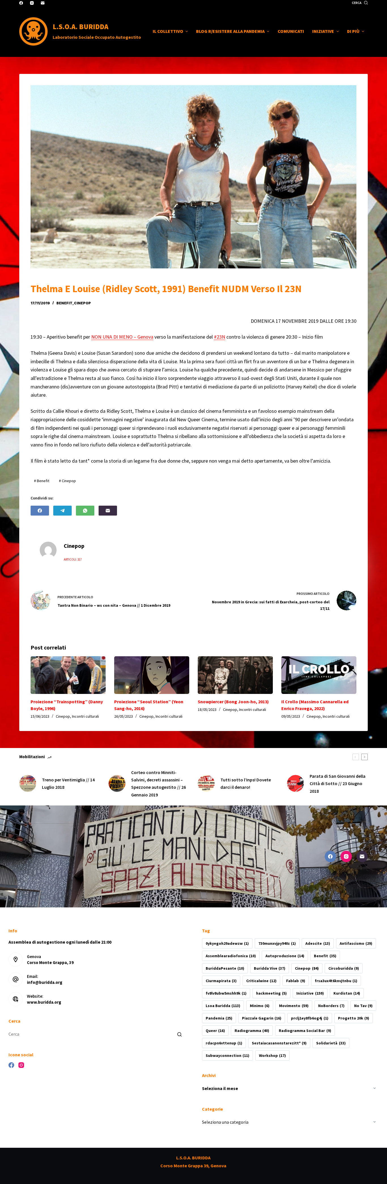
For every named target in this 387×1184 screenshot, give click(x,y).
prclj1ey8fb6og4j (309, 1018)
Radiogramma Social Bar (305, 1030)
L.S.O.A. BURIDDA (81, 26)
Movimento (293, 1005)
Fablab (295, 980)
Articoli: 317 (73, 559)
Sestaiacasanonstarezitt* (279, 1043)
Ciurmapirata (221, 980)
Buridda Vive (269, 968)
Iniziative (310, 993)
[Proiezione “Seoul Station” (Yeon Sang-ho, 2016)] (151, 675)
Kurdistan (346, 993)
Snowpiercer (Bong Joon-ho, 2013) (233, 701)
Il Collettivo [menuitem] (168, 31)
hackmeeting (271, 993)
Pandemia (219, 1018)
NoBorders (331, 1005)
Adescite (317, 943)
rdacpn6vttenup (224, 1043)
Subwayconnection (227, 1055)
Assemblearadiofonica (231, 955)
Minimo (259, 1005)
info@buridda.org (44, 982)
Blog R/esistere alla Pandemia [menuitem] (230, 31)
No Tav (363, 1005)
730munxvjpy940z (277, 943)
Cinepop (82, 303)
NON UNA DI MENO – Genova (122, 337)
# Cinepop (67, 480)
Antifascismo (356, 943)
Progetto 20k (353, 1018)
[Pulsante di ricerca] (179, 1034)
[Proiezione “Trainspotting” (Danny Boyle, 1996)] (68, 675)
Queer (215, 1030)
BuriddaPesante (225, 968)
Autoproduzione (284, 955)
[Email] (42, 3)
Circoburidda (343, 968)
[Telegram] (62, 511)
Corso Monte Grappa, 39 (50, 962)
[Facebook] (21, 3)
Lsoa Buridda (223, 1005)
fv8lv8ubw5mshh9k (226, 993)
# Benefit (41, 480)
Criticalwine (261, 980)
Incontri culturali (85, 716)
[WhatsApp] (85, 511)
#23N (219, 337)
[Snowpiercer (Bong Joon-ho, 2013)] (235, 675)
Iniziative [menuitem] (323, 31)
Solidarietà (330, 1043)
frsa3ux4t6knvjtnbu (336, 980)
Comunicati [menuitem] (291, 31)
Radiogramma (252, 1030)
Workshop (272, 1055)
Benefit (64, 303)
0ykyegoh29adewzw (227, 943)
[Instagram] (32, 3)
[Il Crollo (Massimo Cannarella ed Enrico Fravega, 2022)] (318, 675)
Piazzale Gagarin (261, 1018)
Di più (353, 31)
